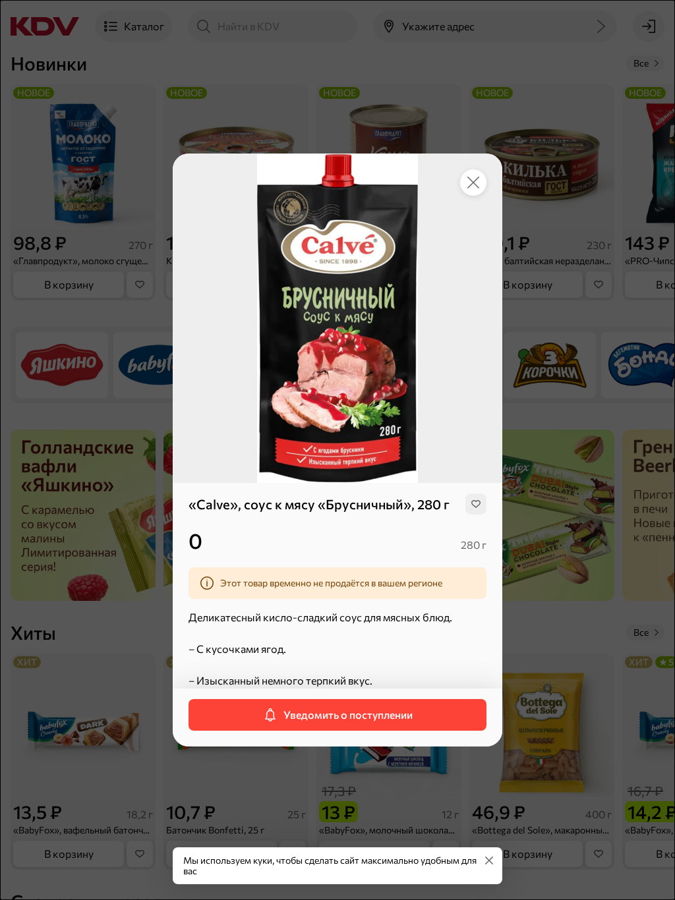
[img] (475, 504)
